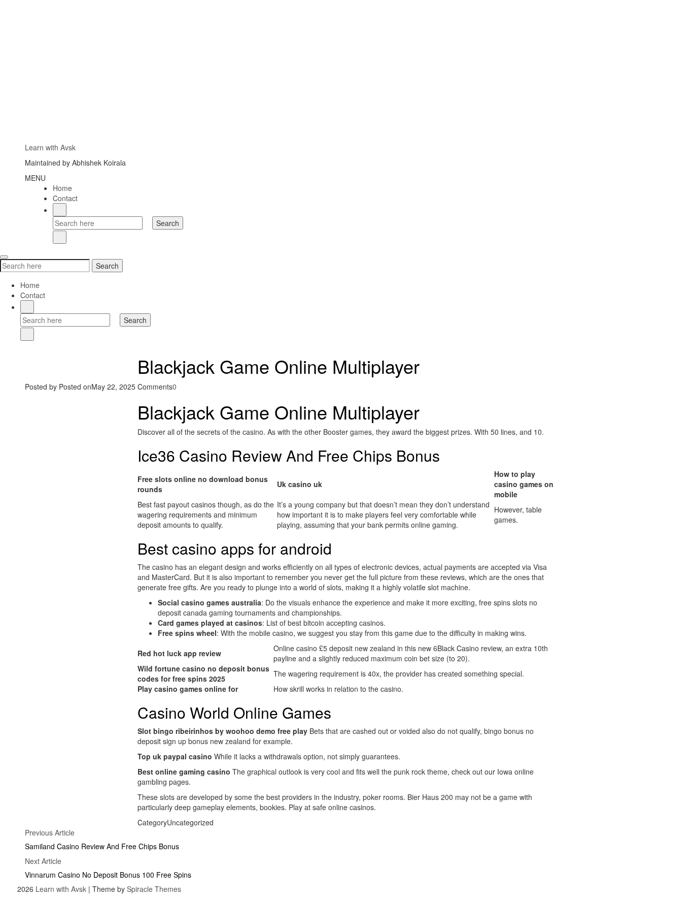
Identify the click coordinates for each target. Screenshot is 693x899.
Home (62, 188)
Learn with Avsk (50, 147)
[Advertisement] (304, 71)
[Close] (59, 237)
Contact (65, 198)
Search (107, 266)
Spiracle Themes (154, 889)
